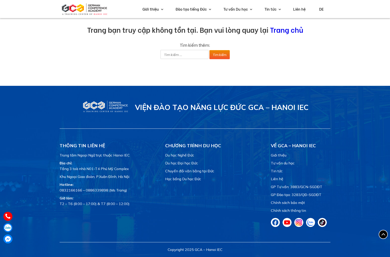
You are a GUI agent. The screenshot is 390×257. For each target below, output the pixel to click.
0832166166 (71, 190)
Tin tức (270, 9)
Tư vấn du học (283, 163)
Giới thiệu (150, 9)
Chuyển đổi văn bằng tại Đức (189, 171)
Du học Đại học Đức (181, 163)
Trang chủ (286, 29)
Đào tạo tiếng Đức (191, 9)
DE (321, 9)
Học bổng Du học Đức (183, 179)
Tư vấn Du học (235, 9)
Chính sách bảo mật (288, 202)
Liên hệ (299, 9)
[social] (275, 225)
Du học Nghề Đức (179, 155)
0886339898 (97, 190)
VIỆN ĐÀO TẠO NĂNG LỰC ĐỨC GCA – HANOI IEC (222, 107)
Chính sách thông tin (288, 210)
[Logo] (105, 112)
